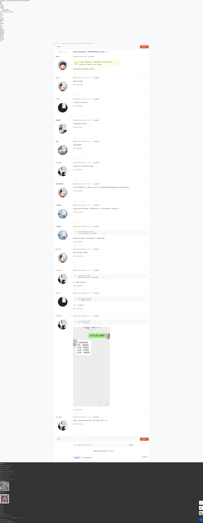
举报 (146, 74)
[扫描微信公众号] (201, 508)
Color (77, 445)
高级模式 (131, 445)
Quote (85, 445)
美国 (15, 0)
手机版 (1, 5)
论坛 (1, 16)
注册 (1, 3)
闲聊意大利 (69, 43)
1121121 (58, 99)
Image (80, 445)
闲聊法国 (2, 29)
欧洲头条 (2, 23)
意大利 (7, 0)
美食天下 (2, 36)
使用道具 (141, 74)
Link (82, 445)
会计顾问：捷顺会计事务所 (5, 520)
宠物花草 (2, 35)
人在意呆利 (58, 205)
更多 (1, 40)
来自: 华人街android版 (78, 84)
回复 (76, 74)
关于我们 (2, 506)
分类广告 (2, 15)
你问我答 (2, 30)
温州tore (58, 56)
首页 (1, 13)
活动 (1, 22)
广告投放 (2, 512)
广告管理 (2, 6)
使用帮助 (2, 7)
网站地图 (2, 513)
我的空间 (2, 19)
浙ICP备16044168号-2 (5, 515)
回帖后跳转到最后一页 (88, 457)
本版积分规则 (144, 457)
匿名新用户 (58, 120)
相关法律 (2, 509)
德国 (13, 0)
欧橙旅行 (2, 20)
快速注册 (99, 64)
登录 (1, 2)
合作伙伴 (2, 510)
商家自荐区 (2, 32)
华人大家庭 (62, 43)
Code (87, 445)
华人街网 (54, 43)
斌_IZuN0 (58, 249)
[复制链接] (107, 51)
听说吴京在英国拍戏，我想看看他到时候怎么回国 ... (84, 43)
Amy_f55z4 (58, 162)
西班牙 (10, 0)
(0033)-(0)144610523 (9, 471)
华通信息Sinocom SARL (16, 518)
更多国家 (28, 0)
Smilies (90, 445)
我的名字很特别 (59, 184)
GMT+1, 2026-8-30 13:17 (5, 516)
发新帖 (144, 46)
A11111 (57, 77)
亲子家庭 (2, 39)
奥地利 (22, 0)
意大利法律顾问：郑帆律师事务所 (7, 522)
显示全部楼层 (91, 56)
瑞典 (25, 0)
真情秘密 (2, 33)
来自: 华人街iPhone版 (77, 127)
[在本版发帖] (201, 503)
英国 (17, 0)
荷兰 (19, 0)
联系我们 (2, 508)
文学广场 (2, 37)
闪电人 (57, 141)
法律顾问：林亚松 (4, 519)
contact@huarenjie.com (10, 478)
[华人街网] (5, 12)
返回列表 (59, 46)
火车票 (1, 17)
